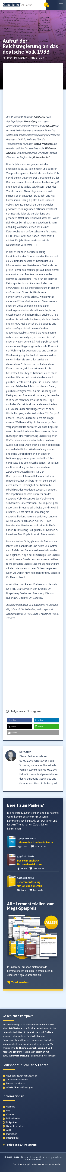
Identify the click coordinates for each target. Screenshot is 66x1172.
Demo (25, 846)
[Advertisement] (33, 89)
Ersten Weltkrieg (43, 144)
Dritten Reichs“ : (42, 157)
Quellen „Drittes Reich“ (31, 58)
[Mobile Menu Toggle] (61, 5)
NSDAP (50, 126)
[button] (19, 720)
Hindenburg (30, 121)
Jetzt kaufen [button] (40, 846)
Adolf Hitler (39, 117)
